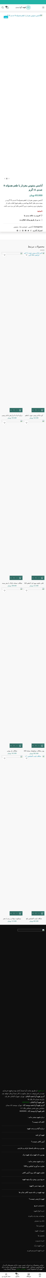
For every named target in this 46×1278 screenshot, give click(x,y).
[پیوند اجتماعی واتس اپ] (20, 230)
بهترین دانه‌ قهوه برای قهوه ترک (33, 1155)
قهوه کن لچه (40, 1135)
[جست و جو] (3, 7)
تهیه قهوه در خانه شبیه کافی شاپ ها (31, 1192)
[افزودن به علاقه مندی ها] (26, 255)
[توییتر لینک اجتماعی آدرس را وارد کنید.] (28, 230)
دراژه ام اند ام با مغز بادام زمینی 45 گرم (12, 416)
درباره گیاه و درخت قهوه (35, 1128)
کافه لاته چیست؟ (38, 1122)
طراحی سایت (21, 1269)
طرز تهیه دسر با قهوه (36, 1186)
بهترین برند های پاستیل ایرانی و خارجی (30, 1148)
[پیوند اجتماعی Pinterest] (22, 230)
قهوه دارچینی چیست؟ (36, 1199)
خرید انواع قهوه (39, 1211)
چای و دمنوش (39, 1221)
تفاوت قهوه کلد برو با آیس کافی (33, 1173)
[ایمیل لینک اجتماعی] (25, 230)
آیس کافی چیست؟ (37, 1142)
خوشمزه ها (23, 227)
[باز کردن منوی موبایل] (43, 7)
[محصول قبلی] (9, 179)
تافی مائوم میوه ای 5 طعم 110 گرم (34, 584)
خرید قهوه (41, 1091)
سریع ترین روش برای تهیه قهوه (33, 1179)
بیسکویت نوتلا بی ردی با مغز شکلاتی (12, 919)
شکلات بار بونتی (12, 751)
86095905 (23, 1111)
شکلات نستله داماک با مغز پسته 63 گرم (12, 584)
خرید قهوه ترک (39, 1246)
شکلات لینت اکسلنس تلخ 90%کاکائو (34, 919)
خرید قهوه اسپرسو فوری (35, 1250)
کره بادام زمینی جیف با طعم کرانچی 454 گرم (34, 416)
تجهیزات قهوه (39, 1231)
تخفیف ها (41, 1236)
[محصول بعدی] (5, 179)
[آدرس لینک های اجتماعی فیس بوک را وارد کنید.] (31, 230)
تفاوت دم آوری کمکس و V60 (34, 1166)
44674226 (25, 1102)
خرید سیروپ (39, 1241)
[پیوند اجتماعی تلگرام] (17, 230)
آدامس (31, 227)
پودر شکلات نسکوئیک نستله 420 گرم (34, 751)
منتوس (16, 227)
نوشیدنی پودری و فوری (36, 1216)
